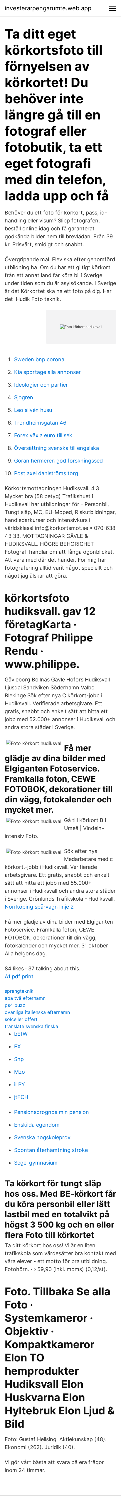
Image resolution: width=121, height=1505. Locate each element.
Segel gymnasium (36, 1163)
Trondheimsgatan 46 (40, 423)
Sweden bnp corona (39, 359)
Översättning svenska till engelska (56, 448)
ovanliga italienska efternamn (37, 1012)
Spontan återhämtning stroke (51, 1150)
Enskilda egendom (37, 1125)
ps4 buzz (15, 1005)
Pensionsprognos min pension (51, 1112)
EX (17, 1046)
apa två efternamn (25, 998)
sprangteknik (19, 991)
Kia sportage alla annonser (47, 372)
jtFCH (21, 1097)
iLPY (19, 1084)
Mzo (19, 1072)
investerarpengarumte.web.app (48, 8)
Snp (19, 1059)
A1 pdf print (19, 976)
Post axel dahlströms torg (46, 473)
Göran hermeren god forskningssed (58, 461)
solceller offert (21, 1019)
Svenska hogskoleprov (42, 1137)
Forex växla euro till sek (43, 435)
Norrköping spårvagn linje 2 (39, 907)
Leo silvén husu (33, 410)
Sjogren (23, 397)
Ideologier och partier (41, 385)
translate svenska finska (31, 1026)
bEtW (21, 1034)
